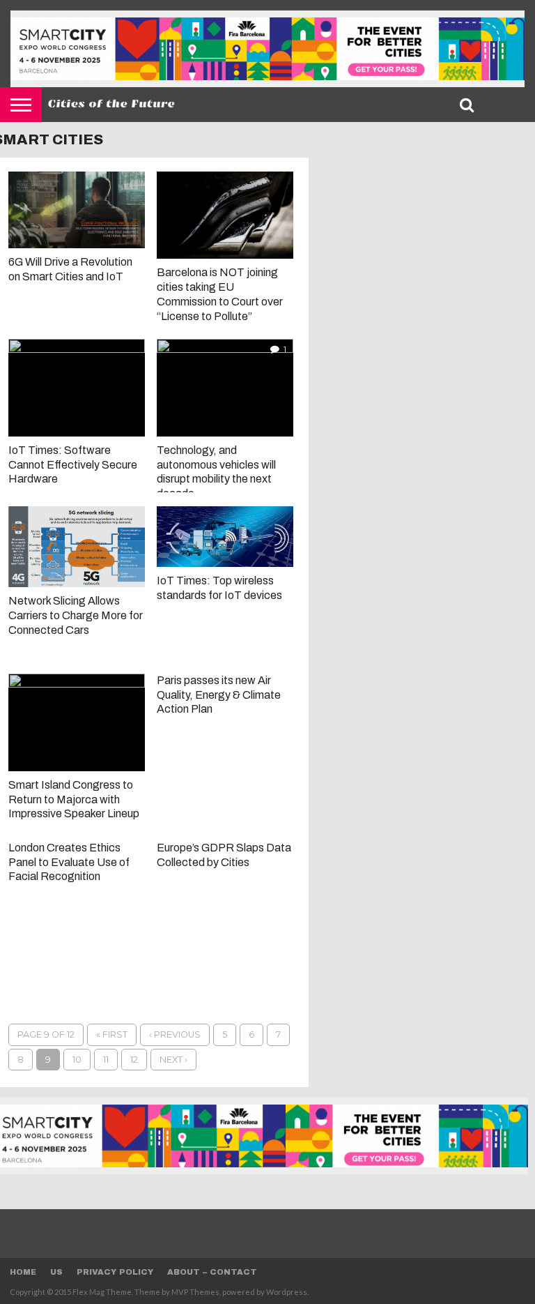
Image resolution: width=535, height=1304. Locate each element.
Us (56, 1272)
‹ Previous (175, 1034)
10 (77, 1059)
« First (111, 1034)
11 (106, 1059)
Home (23, 1272)
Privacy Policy (115, 1272)
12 (134, 1059)
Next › (173, 1059)
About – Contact (212, 1272)
